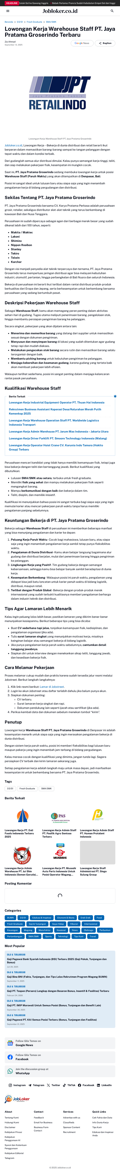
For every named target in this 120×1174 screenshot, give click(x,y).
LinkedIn (107, 1085)
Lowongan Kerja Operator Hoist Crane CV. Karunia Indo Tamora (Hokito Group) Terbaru (56, 447)
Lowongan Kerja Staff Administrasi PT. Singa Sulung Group (93, 871)
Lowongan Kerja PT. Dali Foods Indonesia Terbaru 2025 (19, 833)
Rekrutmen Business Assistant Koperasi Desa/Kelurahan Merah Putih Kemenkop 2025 (55, 411)
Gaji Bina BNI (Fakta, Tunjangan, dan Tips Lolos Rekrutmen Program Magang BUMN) (57, 976)
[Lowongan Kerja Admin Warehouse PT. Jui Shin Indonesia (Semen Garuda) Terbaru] (22, 852)
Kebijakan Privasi (13, 1132)
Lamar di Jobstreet (52, 686)
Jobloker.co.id (60, 11)
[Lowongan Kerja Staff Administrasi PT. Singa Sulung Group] (97, 852)
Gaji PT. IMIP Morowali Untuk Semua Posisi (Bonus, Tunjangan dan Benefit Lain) (54, 1005)
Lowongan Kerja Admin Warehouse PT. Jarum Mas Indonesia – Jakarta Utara (58, 431)
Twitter (56, 1085)
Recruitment (69, 1132)
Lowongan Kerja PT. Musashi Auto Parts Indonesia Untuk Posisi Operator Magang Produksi (59, 871)
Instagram (19, 1085)
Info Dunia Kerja (100, 1122)
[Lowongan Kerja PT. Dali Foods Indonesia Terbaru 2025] (22, 814)
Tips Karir (97, 1127)
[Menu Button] (8, 11)
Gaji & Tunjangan (16, 954)
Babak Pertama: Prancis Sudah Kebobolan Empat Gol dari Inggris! (69, 3)
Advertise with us (71, 1117)
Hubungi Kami (12, 1122)
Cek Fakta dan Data (102, 1117)
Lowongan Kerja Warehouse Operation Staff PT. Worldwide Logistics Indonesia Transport (54, 422)
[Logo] (60, 1098)
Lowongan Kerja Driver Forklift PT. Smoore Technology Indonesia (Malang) (58, 438)
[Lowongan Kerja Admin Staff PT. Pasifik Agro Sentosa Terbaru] (60, 814)
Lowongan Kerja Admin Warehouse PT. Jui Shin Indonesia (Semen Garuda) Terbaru (20, 871)
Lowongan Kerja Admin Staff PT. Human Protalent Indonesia (97, 833)
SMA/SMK (46, 788)
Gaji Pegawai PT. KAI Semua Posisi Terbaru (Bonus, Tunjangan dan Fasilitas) (52, 1019)
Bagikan (107, 43)
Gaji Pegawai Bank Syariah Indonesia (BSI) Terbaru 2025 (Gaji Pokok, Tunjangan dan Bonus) (57, 961)
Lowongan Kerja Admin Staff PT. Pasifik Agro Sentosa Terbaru (59, 833)
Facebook (88, 1085)
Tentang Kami (12, 1117)
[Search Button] (112, 11)
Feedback (39, 1117)
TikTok (71, 1085)
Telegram (38, 1085)
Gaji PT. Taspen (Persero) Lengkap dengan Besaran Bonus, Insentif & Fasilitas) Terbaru (58, 991)
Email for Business (43, 1122)
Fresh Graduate (27, 788)
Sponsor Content (71, 1127)
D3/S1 (10, 788)
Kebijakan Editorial (14, 1153)
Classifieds (68, 1122)
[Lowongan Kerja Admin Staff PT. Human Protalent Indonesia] (97, 814)
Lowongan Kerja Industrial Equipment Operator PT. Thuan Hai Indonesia (56, 402)
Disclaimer (10, 1127)
